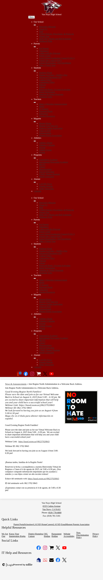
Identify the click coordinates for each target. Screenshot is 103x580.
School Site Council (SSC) (50, 60)
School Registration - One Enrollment (55, 63)
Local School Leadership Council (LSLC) (57, 58)
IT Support (43, 109)
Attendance (44, 51)
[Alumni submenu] (35, 182)
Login (7, 565)
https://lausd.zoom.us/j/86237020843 (33, 441)
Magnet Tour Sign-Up (48, 126)
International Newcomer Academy (53, 162)
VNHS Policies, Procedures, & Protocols (56, 34)
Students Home (45, 72)
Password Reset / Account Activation (54, 89)
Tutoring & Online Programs (51, 94)
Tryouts (42, 147)
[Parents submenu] (35, 46)
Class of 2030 (45, 131)
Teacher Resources (47, 116)
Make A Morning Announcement (53, 104)
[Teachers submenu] (35, 102)
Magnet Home (45, 123)
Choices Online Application (50, 128)
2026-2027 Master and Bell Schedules (55, 39)
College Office (45, 80)
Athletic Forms (45, 150)
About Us (43, 29)
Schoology (43, 114)
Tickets (42, 152)
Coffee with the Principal (49, 53)
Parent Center (45, 56)
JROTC (42, 164)
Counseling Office (47, 82)
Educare (42, 85)
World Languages (46, 176)
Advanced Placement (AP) (50, 77)
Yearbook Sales (45, 97)
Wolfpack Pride (45, 41)
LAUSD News (45, 184)
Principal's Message (47, 27)
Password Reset (45, 111)
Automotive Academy (48, 160)
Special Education (46, 172)
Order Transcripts (46, 189)
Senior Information (47, 92)
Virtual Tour (44, 36)
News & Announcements (15, 384)
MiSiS (41, 106)
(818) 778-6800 (54, 512)
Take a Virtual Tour (47, 65)
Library (42, 87)
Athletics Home (45, 143)
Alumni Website (46, 186)
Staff (41, 31)
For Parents (44, 48)
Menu (31, 17)
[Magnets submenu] (35, 121)
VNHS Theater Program (49, 174)
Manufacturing (45, 169)
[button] (35, 222)
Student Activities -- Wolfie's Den (53, 75)
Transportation (45, 133)
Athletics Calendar (47, 145)
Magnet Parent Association (50, 135)
